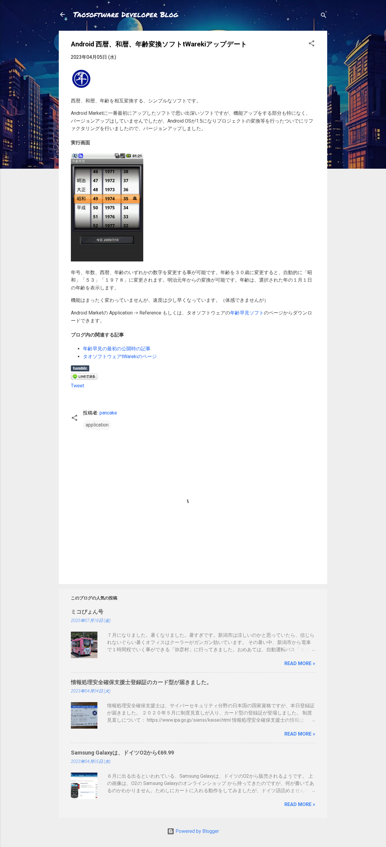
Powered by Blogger (196, 831)
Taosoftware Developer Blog (125, 14)
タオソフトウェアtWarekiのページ (120, 356)
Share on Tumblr (80, 368)
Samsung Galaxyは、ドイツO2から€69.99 (122, 752)
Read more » (299, 663)
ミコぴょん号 (87, 611)
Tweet (77, 386)
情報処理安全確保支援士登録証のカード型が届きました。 (141, 682)
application (97, 425)
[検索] (323, 16)
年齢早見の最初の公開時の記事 (116, 349)
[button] (311, 44)
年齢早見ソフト (247, 313)
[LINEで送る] (84, 378)
